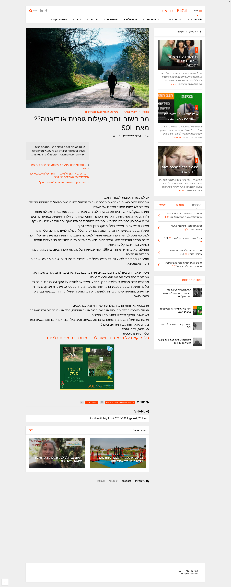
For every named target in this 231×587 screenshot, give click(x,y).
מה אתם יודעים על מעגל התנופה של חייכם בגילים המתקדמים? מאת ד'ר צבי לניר (59, 175)
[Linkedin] (41, 10)
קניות (78, 19)
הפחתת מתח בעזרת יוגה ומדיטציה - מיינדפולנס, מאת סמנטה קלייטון (177, 293)
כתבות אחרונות (192, 280)
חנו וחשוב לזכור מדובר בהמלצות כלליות (81, 338)
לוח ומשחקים (60, 19)
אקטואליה (131, 19)
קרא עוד (172, 84)
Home (146, 111)
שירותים (93, 19)
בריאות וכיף (175, 19)
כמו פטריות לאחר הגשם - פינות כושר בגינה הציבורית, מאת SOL (120, 459)
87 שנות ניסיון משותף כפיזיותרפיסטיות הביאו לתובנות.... (182, 61)
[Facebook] (46, 10)
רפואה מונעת (130, 111)
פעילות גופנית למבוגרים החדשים (101, 111)
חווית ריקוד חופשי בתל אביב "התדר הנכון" (62, 182)
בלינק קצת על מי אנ (132, 338)
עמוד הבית (194, 19)
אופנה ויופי (112, 19)
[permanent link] (114, 135)
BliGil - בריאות (173, 10)
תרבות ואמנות (152, 19)
